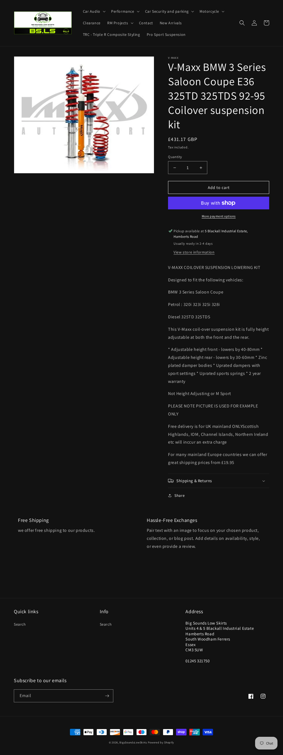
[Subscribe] (107, 695)
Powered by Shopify (161, 742)
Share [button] (179, 495)
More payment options (219, 216)
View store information (194, 252)
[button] (94, 11)
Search (20, 624)
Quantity (175, 156)
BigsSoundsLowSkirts (133, 742)
